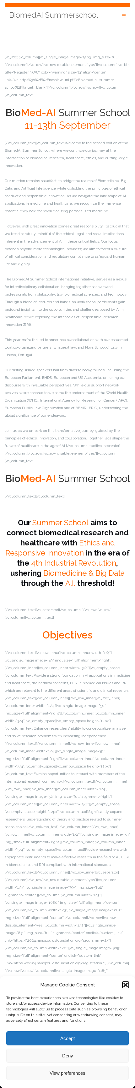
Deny (67, 1055)
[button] (125, 985)
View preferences (67, 1073)
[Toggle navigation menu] (124, 16)
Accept (67, 1038)
